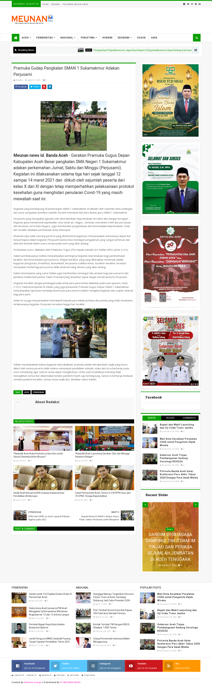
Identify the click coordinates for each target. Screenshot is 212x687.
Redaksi (55, 4)
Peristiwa (88, 37)
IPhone (60, 675)
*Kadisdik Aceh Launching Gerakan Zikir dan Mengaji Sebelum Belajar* (102, 455)
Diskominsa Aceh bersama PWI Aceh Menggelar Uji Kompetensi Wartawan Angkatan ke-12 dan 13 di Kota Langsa (49, 611)
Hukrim (107, 37)
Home (45, 4)
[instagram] (192, 4)
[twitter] (188, 4)
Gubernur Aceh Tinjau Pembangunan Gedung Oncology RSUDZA (174, 458)
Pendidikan (38, 392)
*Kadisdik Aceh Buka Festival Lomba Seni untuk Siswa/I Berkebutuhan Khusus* (38, 455)
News (68, 50)
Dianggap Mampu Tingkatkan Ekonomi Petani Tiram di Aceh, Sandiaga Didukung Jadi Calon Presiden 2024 (113, 597)
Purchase (89, 675)
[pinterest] (195, 4)
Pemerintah (44, 37)
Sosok (141, 37)
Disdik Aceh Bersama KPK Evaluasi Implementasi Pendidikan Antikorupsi (38, 494)
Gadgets (19, 675)
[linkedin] (199, 4)
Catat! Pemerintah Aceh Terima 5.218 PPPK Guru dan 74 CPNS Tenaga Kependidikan (103, 494)
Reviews (74, 675)
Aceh (25, 37)
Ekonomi (124, 37)
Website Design (33, 682)
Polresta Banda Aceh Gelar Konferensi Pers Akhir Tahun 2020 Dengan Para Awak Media (179, 474)
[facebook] (184, 4)
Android (46, 675)
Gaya (154, 37)
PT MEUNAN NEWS (70, 682)
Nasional (66, 37)
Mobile (32, 675)
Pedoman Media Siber (75, 4)
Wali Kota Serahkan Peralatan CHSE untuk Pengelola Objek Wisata (178, 442)
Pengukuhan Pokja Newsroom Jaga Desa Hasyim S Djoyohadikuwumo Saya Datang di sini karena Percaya (128, 50)
